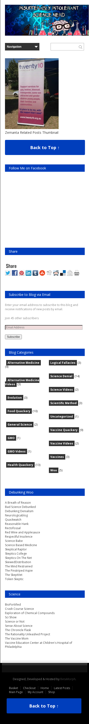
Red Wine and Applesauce (22, 532)
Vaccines (57, 457)
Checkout (29, 688)
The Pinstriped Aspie (19, 571)
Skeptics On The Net (18, 558)
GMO (11, 438)
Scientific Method (63, 403)
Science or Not (14, 621)
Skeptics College (16, 554)
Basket (13, 688)
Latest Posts (62, 688)
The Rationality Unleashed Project (27, 634)
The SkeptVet (13, 575)
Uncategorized (61, 416)
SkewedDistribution (18, 562)
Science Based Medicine (21, 545)
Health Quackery (20, 465)
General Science (20, 425)
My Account (35, 692)
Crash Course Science (19, 609)
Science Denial (61, 376)
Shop (51, 692)
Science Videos (61, 390)
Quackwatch (13, 520)
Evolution (15, 398)
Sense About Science (19, 626)
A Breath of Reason (18, 503)
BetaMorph (67, 679)
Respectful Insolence (19, 537)
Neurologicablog (16, 515)
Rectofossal (13, 528)
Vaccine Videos (61, 443)
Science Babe (14, 541)
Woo (53, 470)
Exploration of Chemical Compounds (30, 613)
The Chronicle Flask (18, 630)
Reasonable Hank (16, 524)
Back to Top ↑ (45, 147)
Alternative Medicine (23, 363)
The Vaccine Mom (16, 638)
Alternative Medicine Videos (22, 382)
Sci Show (10, 617)
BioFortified (13, 605)
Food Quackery (19, 411)
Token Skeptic (14, 579)
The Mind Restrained (19, 566)
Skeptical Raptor (16, 549)
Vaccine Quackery (64, 430)
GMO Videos (17, 451)
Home (45, 688)
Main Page (16, 692)
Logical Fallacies (62, 363)
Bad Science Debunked (20, 507)
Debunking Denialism (19, 511)
